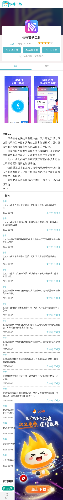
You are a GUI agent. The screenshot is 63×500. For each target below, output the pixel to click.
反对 (56, 213)
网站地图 (7, 488)
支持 (49, 213)
